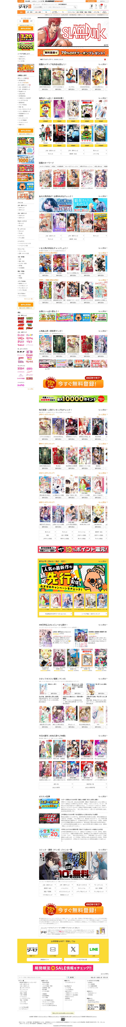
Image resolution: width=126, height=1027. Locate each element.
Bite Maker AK (98, 524)
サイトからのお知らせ (47, 1003)
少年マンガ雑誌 (47, 538)
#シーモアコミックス (71, 166)
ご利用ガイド (22, 56)
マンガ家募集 (91, 984)
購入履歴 (44, 989)
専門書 (20, 265)
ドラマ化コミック (23, 285)
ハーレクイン (21, 241)
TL (63, 12)
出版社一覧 (99, 977)
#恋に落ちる (98, 166)
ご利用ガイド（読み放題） (72, 995)
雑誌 (20, 275)
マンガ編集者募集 (92, 986)
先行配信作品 (73, 15)
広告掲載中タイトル (103, 15)
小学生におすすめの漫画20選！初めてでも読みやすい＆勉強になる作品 (82, 829)
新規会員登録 (45, 982)
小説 (20, 259)
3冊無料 (59, 121)
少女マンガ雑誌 (82, 535)
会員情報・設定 (46, 987)
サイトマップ (68, 1000)
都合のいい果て (52, 684)
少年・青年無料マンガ (24, 89)
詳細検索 (21, 115)
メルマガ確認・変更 (47, 986)
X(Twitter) (90, 995)
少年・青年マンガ (22, 205)
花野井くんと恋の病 (101, 118)
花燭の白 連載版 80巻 (87, 779)
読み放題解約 (45, 995)
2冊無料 (45, 145)
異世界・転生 (73, 154)
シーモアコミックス (54, 12)
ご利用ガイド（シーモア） (72, 993)
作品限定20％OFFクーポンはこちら (55, 614)
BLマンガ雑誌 (82, 538)
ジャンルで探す (38, 7)
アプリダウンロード (70, 982)
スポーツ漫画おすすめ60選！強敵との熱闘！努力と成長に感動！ (80, 799)
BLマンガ (21, 223)
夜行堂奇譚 (98, 436)
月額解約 (44, 994)
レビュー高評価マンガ (24, 111)
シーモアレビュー (24, 1009)
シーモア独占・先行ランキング (91, 614)
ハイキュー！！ (101, 273)
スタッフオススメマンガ (25, 109)
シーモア (21, 1)
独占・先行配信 (24, 1000)
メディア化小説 (23, 290)
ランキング (57, 15)
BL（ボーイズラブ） (25, 987)
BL (46, 12)
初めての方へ (22, 59)
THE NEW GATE (59, 143)
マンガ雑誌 (21, 273)
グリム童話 (21, 237)
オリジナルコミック (64, 891)
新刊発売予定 (22, 80)
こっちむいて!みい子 (45, 118)
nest (98, 724)
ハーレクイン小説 (23, 245)
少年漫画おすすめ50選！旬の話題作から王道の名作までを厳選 (79, 814)
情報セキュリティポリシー (54, 1016)
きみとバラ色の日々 (98, 495)
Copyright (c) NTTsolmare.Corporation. (63, 1025)
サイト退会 (45, 997)
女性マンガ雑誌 (99, 535)
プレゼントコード (23, 122)
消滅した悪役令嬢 (45, 188)
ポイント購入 (45, 984)
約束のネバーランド (101, 143)
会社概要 (31, 1016)
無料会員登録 (91, 1)
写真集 (20, 278)
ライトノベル (71, 12)
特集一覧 (21, 107)
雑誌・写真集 (88, 12)
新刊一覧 (56, 784)
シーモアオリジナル (25, 998)
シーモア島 (41, 1)
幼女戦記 (59, 273)
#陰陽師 (106, 166)
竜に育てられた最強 (101, 684)
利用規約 (36, 1016)
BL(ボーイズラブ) (22, 221)
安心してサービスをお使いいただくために (63, 1013)
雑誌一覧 (93, 977)
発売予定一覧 (90, 784)
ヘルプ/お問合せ (69, 989)
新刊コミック (49, 15)
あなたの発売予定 (90, 787)
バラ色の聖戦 (59, 118)
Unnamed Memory (84, 87)
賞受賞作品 (21, 102)
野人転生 (87, 354)
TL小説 (20, 233)
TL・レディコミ (22, 229)
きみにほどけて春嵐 (101, 188)
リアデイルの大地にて (58, 87)
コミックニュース (23, 118)
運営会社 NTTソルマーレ (91, 1016)
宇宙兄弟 (45, 143)
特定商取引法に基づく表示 (65, 1016)
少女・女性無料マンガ (24, 87)
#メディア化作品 (45, 166)
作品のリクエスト (69, 996)
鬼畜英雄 (98, 466)
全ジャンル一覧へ (28, 299)
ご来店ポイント (44, 959)
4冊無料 (73, 121)
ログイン (102, 1)
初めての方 (22, 134)
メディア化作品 (23, 104)
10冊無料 (45, 121)
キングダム (71, 87)
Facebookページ (92, 993)
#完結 (53, 166)
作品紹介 (90, 982)
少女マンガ (21, 215)
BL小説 (20, 225)
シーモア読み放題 (24, 1007)
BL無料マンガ (22, 91)
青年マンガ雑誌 (65, 538)
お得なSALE (65, 15)
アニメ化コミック (23, 288)
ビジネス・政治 (23, 263)
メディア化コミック (81, 891)
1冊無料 (87, 121)
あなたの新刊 (56, 787)
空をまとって (71, 724)
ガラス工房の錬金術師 (73, 188)
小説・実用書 (79, 12)
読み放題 (27, 1)
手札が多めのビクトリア (87, 273)
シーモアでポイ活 (23, 100)
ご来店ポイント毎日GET (25, 98)
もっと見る (30, 389)
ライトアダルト (104, 12)
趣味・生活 (21, 261)
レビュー (34, 1)
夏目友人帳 (87, 118)
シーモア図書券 (23, 120)
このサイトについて (76, 1016)
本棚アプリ (21, 124)
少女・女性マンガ (22, 213)
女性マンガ (21, 217)
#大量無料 (60, 166)
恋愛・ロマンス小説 (24, 253)
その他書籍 (21, 268)
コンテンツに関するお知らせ (49, 1005)
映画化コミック (23, 283)
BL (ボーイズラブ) (82, 885)
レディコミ (21, 235)
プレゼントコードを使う (48, 1002)
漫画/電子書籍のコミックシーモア (28, 982)
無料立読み (45, 89)
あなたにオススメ (91, 15)
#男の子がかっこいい (86, 166)
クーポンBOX (45, 991)
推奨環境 (67, 998)
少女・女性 (38, 12)
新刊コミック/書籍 (22, 78)
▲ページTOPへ (105, 973)
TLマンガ (21, 231)
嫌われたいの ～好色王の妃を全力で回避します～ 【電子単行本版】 (77, 686)
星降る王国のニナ (73, 118)
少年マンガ (21, 207)
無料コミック (81, 15)
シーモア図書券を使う (47, 1000)
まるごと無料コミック (23, 85)
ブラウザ (57, 934)
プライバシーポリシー (43, 1016)
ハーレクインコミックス (25, 243)
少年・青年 (29, 12)
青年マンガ (21, 210)
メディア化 (96, 12)
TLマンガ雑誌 (98, 538)
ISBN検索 (83, 1016)
